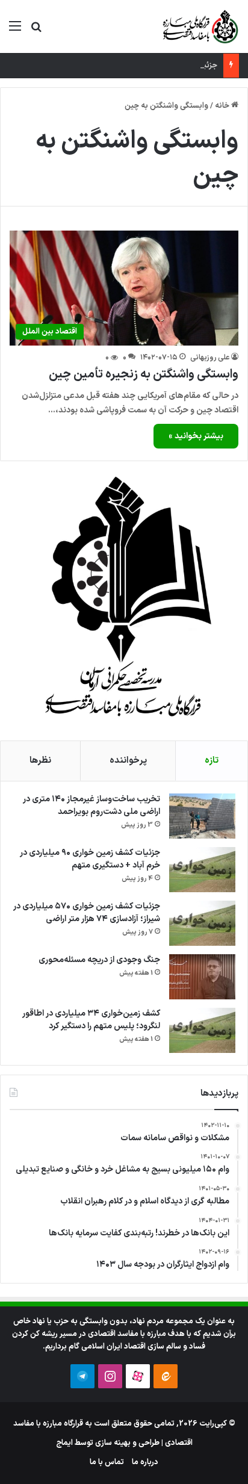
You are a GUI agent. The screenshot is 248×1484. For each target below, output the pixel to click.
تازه (212, 761)
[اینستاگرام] (110, 1376)
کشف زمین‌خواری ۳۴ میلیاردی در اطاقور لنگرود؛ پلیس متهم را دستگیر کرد (91, 1019)
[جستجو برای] (36, 31)
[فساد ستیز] (199, 26)
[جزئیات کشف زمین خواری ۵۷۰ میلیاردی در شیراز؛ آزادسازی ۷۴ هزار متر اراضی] (202, 923)
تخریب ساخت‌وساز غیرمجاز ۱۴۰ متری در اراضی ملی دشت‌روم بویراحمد (91, 805)
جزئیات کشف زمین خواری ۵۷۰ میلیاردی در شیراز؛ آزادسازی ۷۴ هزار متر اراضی (86, 912)
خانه (223, 106)
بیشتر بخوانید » (196, 436)
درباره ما (145, 1462)
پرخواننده (128, 761)
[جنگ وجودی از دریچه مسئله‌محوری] (202, 976)
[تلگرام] (82, 1376)
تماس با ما (107, 1462)
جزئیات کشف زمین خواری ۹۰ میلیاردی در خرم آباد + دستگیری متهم (90, 859)
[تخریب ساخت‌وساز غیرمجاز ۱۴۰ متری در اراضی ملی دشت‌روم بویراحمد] (202, 816)
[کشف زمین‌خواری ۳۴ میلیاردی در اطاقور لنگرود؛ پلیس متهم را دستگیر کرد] (202, 1030)
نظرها (40, 761)
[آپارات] (138, 1376)
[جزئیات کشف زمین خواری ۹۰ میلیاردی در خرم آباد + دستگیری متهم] (202, 869)
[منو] (15, 31)
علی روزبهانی (209, 357)
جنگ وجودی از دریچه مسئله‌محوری (99, 960)
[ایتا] (165, 1376)
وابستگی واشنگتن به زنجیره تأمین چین (143, 374)
